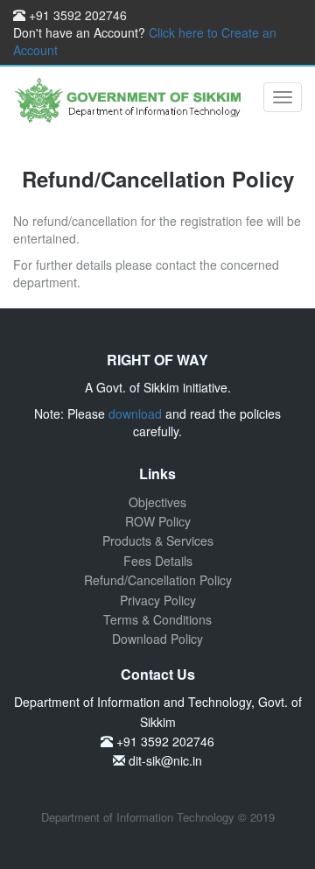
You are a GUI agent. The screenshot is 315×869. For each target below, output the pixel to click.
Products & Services (158, 540)
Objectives (157, 502)
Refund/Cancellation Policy (158, 580)
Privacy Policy (158, 600)
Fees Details (157, 560)
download (135, 413)
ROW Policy (158, 521)
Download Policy (157, 638)
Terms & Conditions (157, 619)
